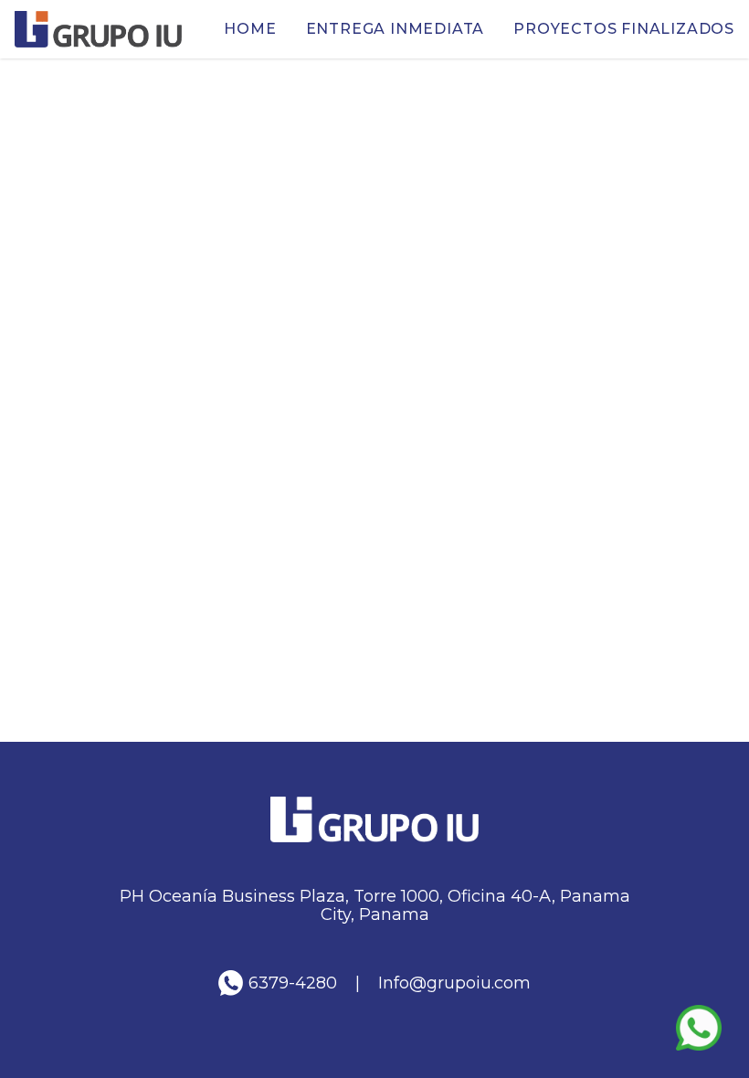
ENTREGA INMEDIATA (395, 28)
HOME (250, 28)
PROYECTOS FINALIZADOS (623, 28)
